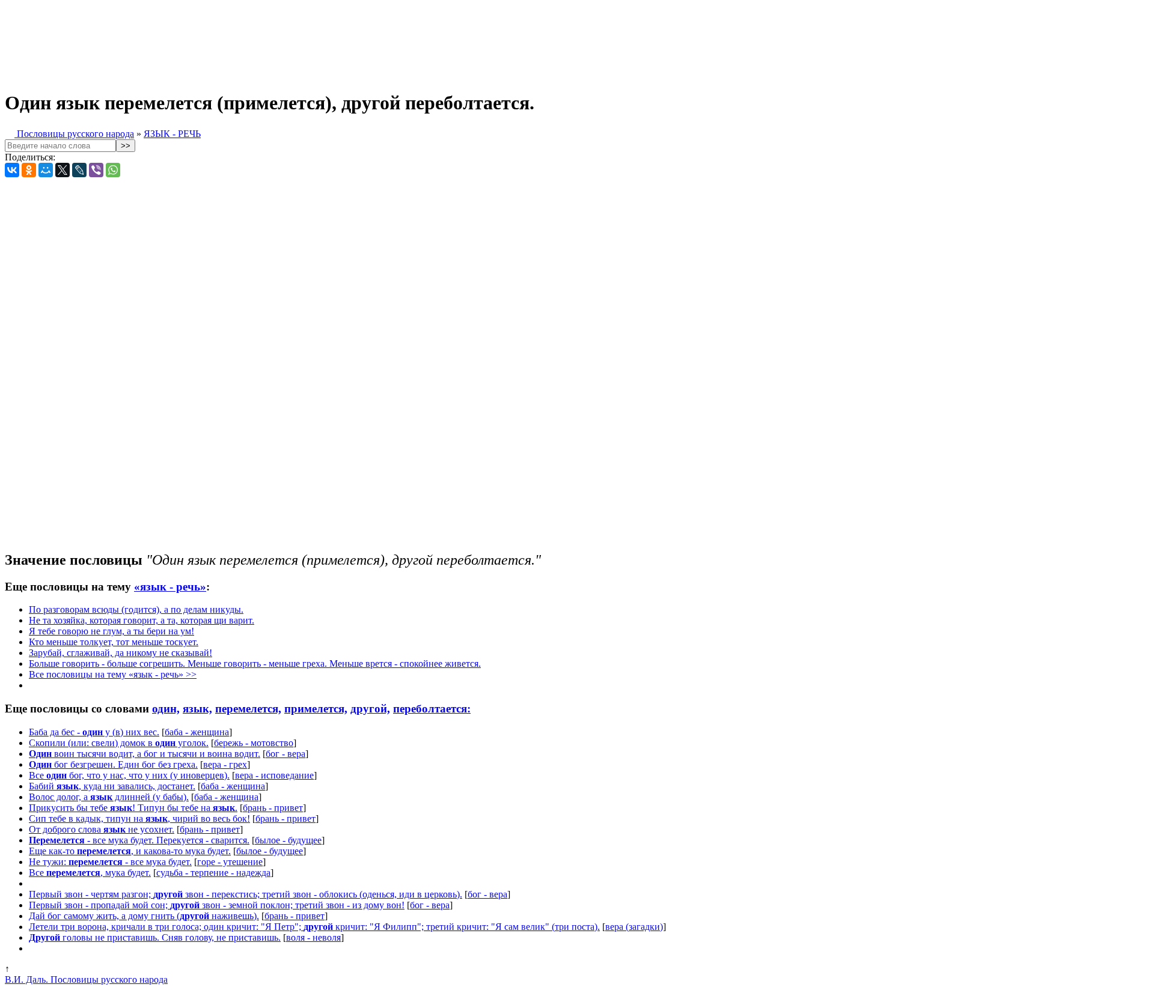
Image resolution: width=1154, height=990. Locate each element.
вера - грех (225, 764)
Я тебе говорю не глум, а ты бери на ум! (111, 631)
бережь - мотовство (253, 743)
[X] (62, 170)
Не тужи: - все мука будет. (110, 862)
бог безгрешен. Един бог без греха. (113, 764)
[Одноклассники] (29, 170)
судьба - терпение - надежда (213, 872)
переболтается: (432, 708)
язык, (197, 708)
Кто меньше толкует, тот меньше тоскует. (113, 642)
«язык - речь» (170, 586)
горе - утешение (230, 862)
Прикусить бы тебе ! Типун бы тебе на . (133, 808)
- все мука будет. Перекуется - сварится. (139, 840)
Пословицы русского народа (74, 134)
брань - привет (273, 808)
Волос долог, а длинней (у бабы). (109, 797)
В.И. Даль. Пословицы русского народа (86, 979)
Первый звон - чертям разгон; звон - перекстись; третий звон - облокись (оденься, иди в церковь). (245, 894)
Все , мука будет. (90, 872)
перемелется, (248, 708)
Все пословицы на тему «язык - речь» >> (113, 674)
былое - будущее (288, 840)
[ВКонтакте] (12, 170)
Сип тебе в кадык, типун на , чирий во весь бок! (139, 818)
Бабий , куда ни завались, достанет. (112, 786)
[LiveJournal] (79, 170)
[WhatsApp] (113, 170)
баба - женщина (197, 732)
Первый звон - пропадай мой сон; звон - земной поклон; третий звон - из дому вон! (217, 905)
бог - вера (285, 754)
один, (166, 708)
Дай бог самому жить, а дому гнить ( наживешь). (144, 916)
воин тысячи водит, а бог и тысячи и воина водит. (144, 754)
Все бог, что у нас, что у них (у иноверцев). (129, 775)
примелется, (315, 708)
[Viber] (96, 170)
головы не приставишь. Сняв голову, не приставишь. (155, 937)
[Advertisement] (299, 41)
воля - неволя (313, 937)
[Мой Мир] (45, 170)
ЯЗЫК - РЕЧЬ (172, 134)
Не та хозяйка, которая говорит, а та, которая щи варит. (141, 620)
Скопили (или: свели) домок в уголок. (119, 743)
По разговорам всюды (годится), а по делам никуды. (136, 609)
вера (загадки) (634, 927)
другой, (370, 708)
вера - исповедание (274, 775)
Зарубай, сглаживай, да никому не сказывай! (120, 653)
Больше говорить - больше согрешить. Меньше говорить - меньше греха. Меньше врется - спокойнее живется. (255, 663)
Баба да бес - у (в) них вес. (94, 732)
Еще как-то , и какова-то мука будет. (130, 851)
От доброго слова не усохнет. (101, 829)
